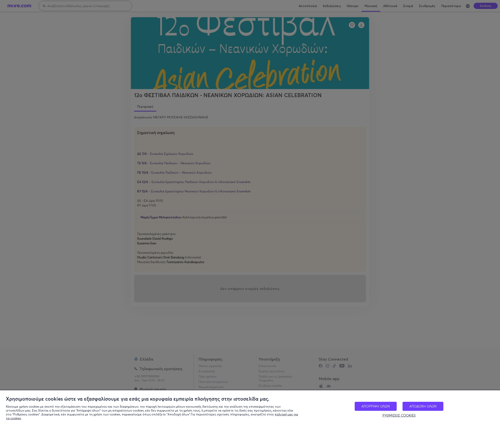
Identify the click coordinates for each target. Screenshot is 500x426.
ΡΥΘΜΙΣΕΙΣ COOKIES (399, 415)
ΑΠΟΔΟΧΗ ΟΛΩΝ (423, 406)
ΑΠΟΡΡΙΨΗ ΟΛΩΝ (376, 406)
